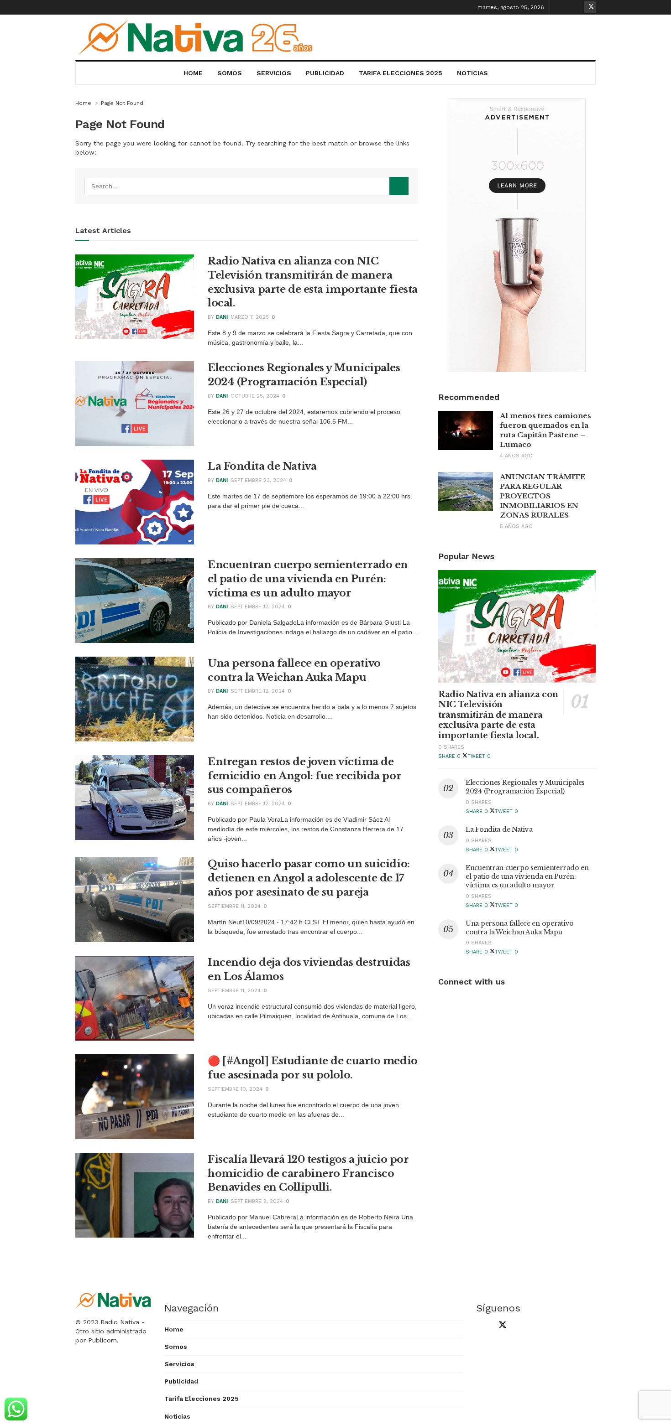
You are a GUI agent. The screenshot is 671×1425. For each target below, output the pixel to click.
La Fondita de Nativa (262, 466)
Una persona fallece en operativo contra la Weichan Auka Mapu (520, 927)
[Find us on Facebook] (561, 7)
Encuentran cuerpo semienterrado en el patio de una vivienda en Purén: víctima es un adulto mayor (308, 579)
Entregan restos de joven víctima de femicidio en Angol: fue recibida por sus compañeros (304, 776)
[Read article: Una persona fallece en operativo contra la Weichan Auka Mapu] (134, 699)
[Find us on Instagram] (576, 7)
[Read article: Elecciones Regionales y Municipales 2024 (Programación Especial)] (134, 403)
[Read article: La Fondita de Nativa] (134, 502)
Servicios (274, 73)
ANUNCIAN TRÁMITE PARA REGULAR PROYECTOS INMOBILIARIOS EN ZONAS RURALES (542, 495)
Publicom (102, 1340)
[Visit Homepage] (199, 37)
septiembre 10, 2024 (235, 1089)
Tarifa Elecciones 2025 (400, 73)
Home (193, 73)
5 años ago (516, 526)
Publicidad (325, 73)
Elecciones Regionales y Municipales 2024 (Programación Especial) (525, 786)
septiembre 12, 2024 (258, 607)
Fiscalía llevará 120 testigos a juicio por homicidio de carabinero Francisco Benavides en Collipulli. (308, 1173)
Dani (222, 317)
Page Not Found (122, 103)
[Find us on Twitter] (590, 7)
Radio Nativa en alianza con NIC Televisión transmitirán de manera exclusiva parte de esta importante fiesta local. (498, 715)
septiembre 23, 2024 (258, 480)
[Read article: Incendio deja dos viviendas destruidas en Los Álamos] (134, 998)
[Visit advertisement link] (517, 235)
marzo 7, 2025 (250, 317)
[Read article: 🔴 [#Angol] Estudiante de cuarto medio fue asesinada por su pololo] (134, 1096)
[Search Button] (399, 186)
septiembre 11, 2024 (234, 906)
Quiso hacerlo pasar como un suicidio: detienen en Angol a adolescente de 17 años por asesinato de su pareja (309, 878)
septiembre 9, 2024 (257, 1201)
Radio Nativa (119, 1322)
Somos (229, 73)
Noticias (472, 73)
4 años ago (516, 456)
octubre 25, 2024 (255, 396)
